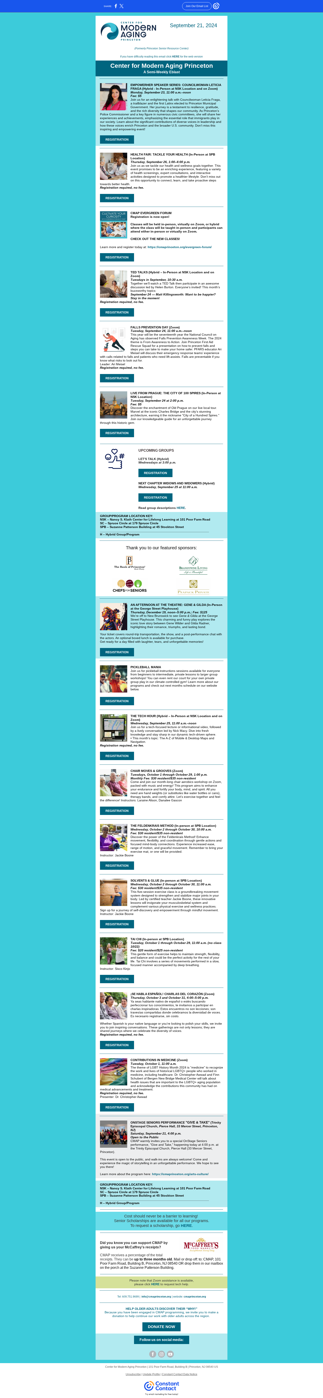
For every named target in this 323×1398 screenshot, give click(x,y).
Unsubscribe (133, 1374)
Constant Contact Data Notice (179, 1374)
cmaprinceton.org (195, 1296)
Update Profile (151, 1374)
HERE (176, 56)
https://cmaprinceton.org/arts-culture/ (180, 1174)
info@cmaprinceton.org (156, 1296)
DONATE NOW (161, 1327)
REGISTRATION (117, 139)
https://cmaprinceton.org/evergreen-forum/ (180, 247)
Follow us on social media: (162, 1340)
